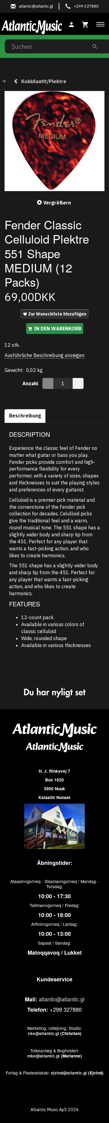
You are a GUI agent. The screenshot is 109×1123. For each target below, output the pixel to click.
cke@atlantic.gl (43, 1033)
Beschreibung (25, 416)
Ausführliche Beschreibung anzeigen (44, 355)
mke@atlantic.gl (43, 1056)
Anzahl (30, 383)
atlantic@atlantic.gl (61, 999)
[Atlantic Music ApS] (32, 26)
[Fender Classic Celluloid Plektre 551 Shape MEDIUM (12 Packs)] (54, 141)
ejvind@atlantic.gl (69, 1073)
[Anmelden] (71, 24)
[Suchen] (95, 46)
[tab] (85, 24)
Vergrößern (57, 203)
